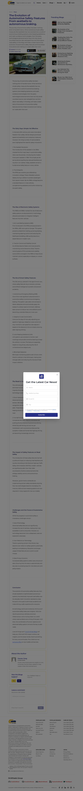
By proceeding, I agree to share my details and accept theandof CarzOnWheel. (41, 410)
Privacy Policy (37, 410)
